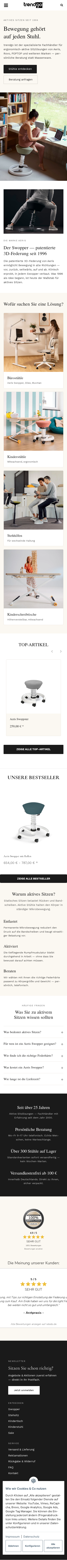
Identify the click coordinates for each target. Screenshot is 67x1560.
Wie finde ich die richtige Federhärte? (28, 1055)
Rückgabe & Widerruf (21, 1461)
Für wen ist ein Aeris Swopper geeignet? (30, 1043)
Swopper (14, 1409)
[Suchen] (61, 5)
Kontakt (13, 1473)
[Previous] (52, 651)
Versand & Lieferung (21, 1449)
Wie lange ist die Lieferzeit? (22, 1079)
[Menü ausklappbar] (6, 5)
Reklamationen (18, 1455)
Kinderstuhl (15, 1426)
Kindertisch (15, 1421)
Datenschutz (31, 1536)
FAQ (10, 1467)
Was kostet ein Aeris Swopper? (24, 1067)
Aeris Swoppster (19, 719)
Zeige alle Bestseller (33, 878)
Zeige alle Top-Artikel (33, 749)
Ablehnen (13, 1545)
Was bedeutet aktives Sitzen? (22, 1032)
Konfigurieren (32, 1545)
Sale (11, 1433)
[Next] (61, 651)
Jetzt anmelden (24, 1390)
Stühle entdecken (20, 69)
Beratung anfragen (21, 79)
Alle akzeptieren (53, 1546)
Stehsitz (13, 1415)
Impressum (13, 1536)
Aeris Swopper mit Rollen (17, 856)
